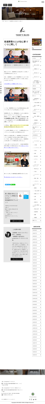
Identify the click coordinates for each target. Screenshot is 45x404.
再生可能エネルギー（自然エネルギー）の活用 (36, 81)
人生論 (35, 144)
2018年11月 (35, 331)
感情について (36, 193)
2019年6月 (35, 310)
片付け (35, 150)
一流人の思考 (36, 190)
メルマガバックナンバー (36, 132)
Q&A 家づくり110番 (36, 128)
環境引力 (36, 202)
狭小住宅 (36, 156)
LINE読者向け (35, 135)
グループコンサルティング (36, 165)
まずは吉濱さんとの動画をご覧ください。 (13, 83)
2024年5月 (35, 245)
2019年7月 (35, 307)
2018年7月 (35, 342)
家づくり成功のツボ (36, 106)
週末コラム (35, 220)
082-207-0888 (8, 393)
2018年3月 (35, 354)
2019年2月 (35, 322)
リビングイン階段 (36, 185)
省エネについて (36, 77)
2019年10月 (35, 298)
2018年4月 (35, 351)
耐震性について (36, 69)
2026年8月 (35, 230)
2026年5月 (35, 236)
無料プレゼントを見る (17, 220)
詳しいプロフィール (17, 259)
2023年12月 (35, 251)
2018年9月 (35, 337)
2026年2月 (35, 239)
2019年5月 (35, 313)
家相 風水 (36, 178)
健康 (35, 214)
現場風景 (34, 88)
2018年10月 (35, 334)
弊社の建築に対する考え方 (36, 62)
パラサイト (36, 181)
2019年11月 (35, 295)
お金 (35, 161)
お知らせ (34, 85)
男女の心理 (36, 208)
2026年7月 (35, 233)
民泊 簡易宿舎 (36, 117)
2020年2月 (35, 286)
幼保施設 (36, 120)
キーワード (35, 138)
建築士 (35, 187)
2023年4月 (35, 262)
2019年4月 (35, 316)
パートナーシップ (36, 175)
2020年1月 (35, 289)
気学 (35, 199)
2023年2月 (35, 265)
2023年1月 (35, 268)
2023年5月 (35, 259)
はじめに (34, 58)
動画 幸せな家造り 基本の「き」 (36, 92)
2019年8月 (35, 304)
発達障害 (36, 211)
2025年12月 (35, 242)
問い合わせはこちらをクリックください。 (13, 177)
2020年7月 (35, 274)
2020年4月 (35, 280)
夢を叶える (36, 168)
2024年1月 (35, 248)
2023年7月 (35, 254)
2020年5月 (35, 277)
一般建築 (34, 113)
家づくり (6, 21)
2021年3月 (35, 271)
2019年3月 (35, 319)
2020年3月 (35, 283)
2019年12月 (35, 292)
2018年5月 (35, 348)
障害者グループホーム (36, 124)
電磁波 (35, 217)
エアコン (36, 159)
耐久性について (36, 73)
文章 (35, 196)
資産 (35, 153)
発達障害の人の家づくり (36, 99)
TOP (3, 21)
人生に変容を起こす (36, 206)
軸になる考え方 (36, 66)
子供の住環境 (36, 102)
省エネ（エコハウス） (36, 110)
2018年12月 (35, 328)
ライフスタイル (36, 141)
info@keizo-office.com (8, 394)
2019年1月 (35, 325)
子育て (35, 171)
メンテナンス (36, 147)
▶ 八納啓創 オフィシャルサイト (8, 399)
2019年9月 (35, 301)
